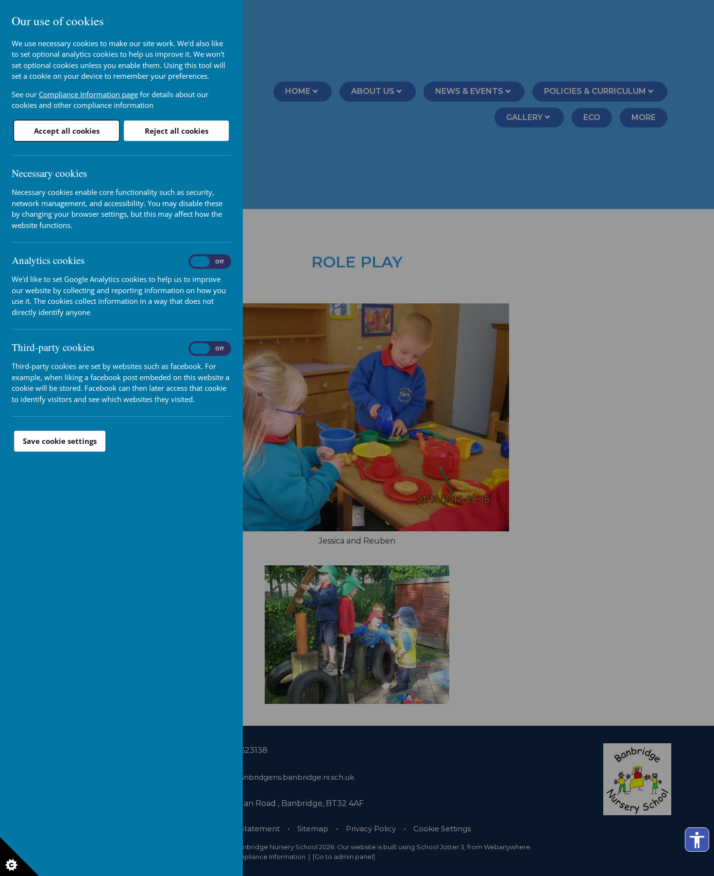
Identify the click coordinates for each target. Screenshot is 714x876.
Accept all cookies (67, 131)
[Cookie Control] (19, 856)
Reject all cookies (176, 131)
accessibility (697, 840)
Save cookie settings (60, 441)
